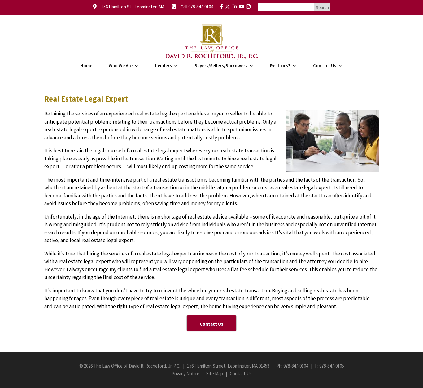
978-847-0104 (295, 366)
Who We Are (121, 66)
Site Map (214, 374)
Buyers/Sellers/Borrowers (220, 66)
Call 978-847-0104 (195, 7)
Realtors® (280, 66)
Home (86, 66)
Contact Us (324, 66)
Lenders (163, 66)
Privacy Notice (185, 374)
